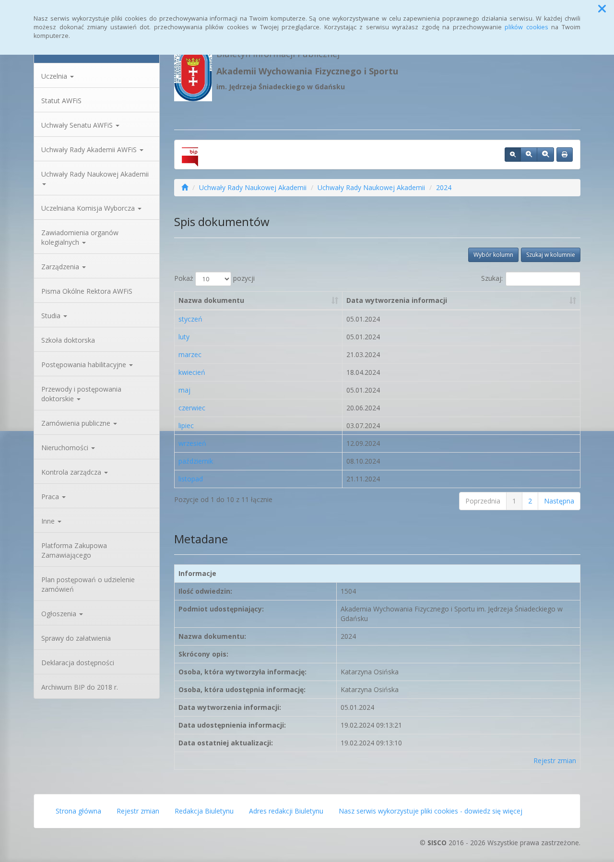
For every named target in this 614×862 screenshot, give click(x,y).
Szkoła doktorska (68, 340)
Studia (51, 315)
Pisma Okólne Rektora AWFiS (86, 291)
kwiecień (191, 372)
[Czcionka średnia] (528, 154)
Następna (559, 500)
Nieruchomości (65, 447)
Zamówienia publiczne (76, 423)
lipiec (186, 425)
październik (195, 461)
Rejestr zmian (554, 760)
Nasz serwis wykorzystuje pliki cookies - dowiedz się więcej (430, 810)
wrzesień (192, 443)
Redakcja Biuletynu (204, 810)
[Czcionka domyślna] (513, 154)
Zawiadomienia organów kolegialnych (79, 237)
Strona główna (78, 810)
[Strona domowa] (184, 187)
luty (183, 336)
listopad (190, 478)
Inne (49, 521)
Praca (51, 496)
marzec (189, 354)
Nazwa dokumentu (211, 300)
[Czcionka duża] (545, 154)
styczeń (190, 318)
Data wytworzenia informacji (396, 300)
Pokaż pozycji (214, 278)
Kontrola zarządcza (72, 472)
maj (184, 390)
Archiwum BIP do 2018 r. (79, 687)
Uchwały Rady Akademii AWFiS (90, 149)
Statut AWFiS (61, 100)
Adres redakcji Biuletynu (286, 810)
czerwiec (191, 407)
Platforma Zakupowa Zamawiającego (74, 550)
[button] (602, 8)
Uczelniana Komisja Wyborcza (89, 208)
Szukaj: (492, 278)
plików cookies (526, 27)
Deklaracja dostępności (77, 662)
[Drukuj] (564, 154)
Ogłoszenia (59, 613)
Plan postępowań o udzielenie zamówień (88, 584)
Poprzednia (482, 500)
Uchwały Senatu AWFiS (78, 125)
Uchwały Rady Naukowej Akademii (95, 174)
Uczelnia (55, 76)
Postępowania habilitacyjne (84, 364)
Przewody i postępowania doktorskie (81, 393)
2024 (443, 187)
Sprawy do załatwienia (76, 638)
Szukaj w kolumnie (550, 255)
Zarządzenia (61, 266)
